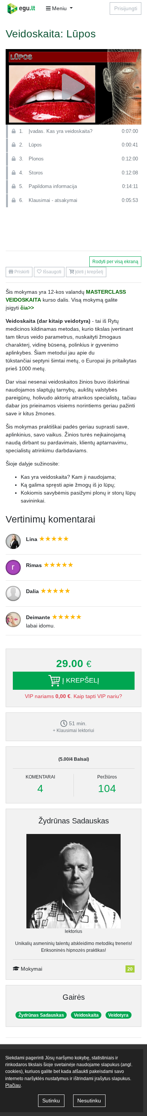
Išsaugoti (51, 271)
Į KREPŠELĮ (79, 680)
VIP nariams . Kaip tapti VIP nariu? (73, 696)
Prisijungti (125, 8)
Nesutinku (89, 1101)
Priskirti (21, 271)
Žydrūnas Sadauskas (73, 821)
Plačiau (13, 1085)
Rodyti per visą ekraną (115, 261)
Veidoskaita (86, 1015)
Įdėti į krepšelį (88, 271)
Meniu (59, 8)
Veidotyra (118, 1015)
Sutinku (51, 1101)
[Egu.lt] (24, 8)
